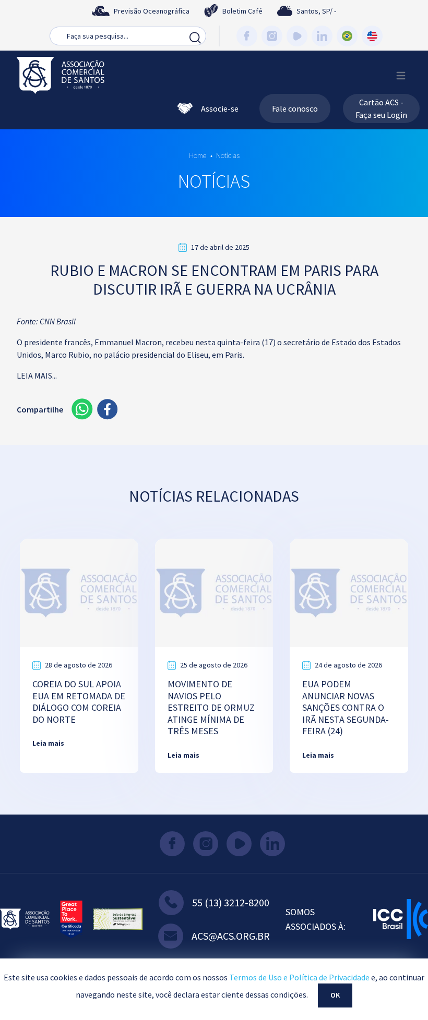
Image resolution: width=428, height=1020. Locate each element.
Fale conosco (295, 108)
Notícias (228, 155)
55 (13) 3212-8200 (230, 902)
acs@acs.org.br (231, 935)
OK (335, 995)
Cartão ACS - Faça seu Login (381, 108)
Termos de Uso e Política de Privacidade (299, 977)
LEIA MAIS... (37, 375)
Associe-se (220, 108)
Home (197, 155)
